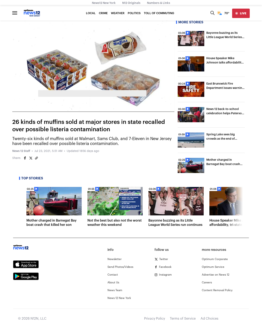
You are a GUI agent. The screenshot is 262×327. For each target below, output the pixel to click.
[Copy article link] (36, 158)
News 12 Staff (21, 151)
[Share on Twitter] (30, 158)
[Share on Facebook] (25, 158)
